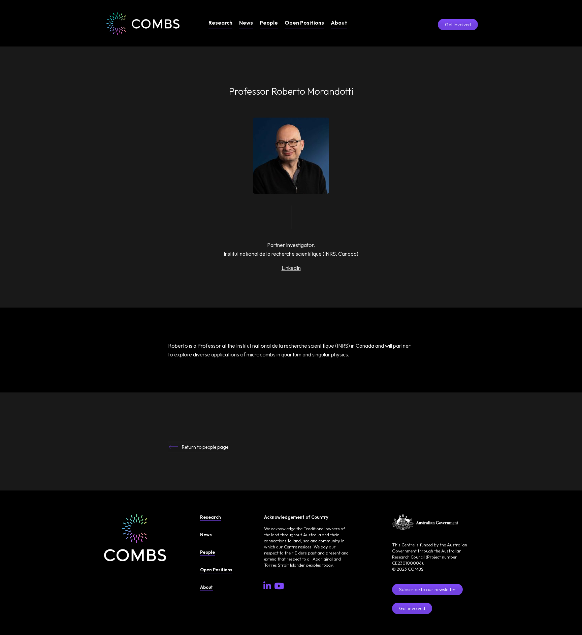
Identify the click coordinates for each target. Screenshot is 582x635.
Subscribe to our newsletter (427, 590)
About (339, 22)
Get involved (412, 608)
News (246, 22)
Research (220, 22)
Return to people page (205, 447)
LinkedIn (291, 267)
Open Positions (304, 22)
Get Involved (458, 25)
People (269, 22)
